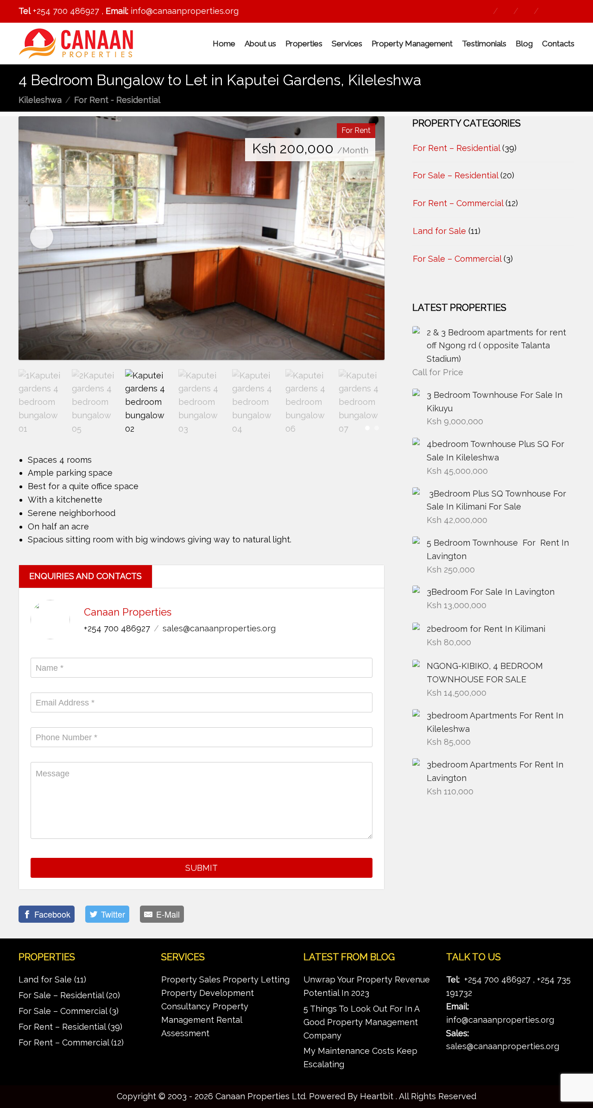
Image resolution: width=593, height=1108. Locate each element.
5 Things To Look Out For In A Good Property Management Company (361, 1022)
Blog (524, 43)
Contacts (558, 43)
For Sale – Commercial (457, 259)
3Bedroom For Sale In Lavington (491, 592)
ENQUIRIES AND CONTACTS (85, 576)
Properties (303, 43)
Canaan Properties (127, 612)
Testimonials (484, 43)
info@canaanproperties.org (500, 1020)
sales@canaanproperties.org (219, 628)
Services (347, 43)
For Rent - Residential (117, 100)
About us (260, 43)
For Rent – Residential (456, 148)
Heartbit (376, 1096)
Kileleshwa (40, 100)
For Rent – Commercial (458, 203)
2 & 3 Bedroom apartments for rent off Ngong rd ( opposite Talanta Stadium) (496, 345)
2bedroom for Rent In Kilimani (486, 629)
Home (224, 43)
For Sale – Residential (455, 175)
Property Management (412, 43)
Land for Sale (439, 231)
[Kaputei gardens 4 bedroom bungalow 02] (202, 238)
